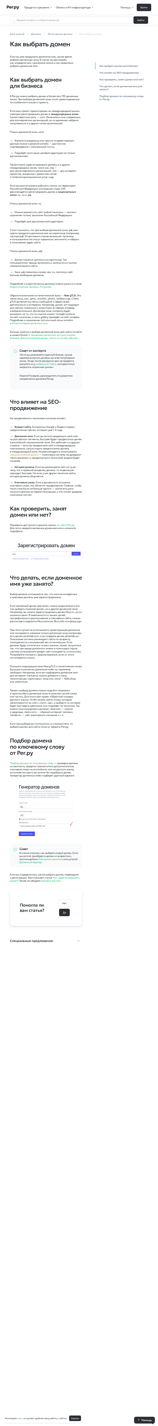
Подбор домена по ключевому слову (32, 763)
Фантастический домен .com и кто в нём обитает (49, 338)
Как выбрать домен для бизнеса (118, 65)
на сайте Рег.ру (65, 524)
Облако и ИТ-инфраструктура (73, 7)
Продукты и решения (36, 7)
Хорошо (75, 1418)
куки (20, 1418)
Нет (64, 903)
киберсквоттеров (46, 363)
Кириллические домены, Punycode (30, 286)
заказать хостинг (51, 880)
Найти (140, 20)
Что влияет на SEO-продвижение (119, 72)
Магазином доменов (50, 859)
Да (64, 912)
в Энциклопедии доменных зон (28, 323)
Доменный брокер (30, 862)
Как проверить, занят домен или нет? (121, 79)
